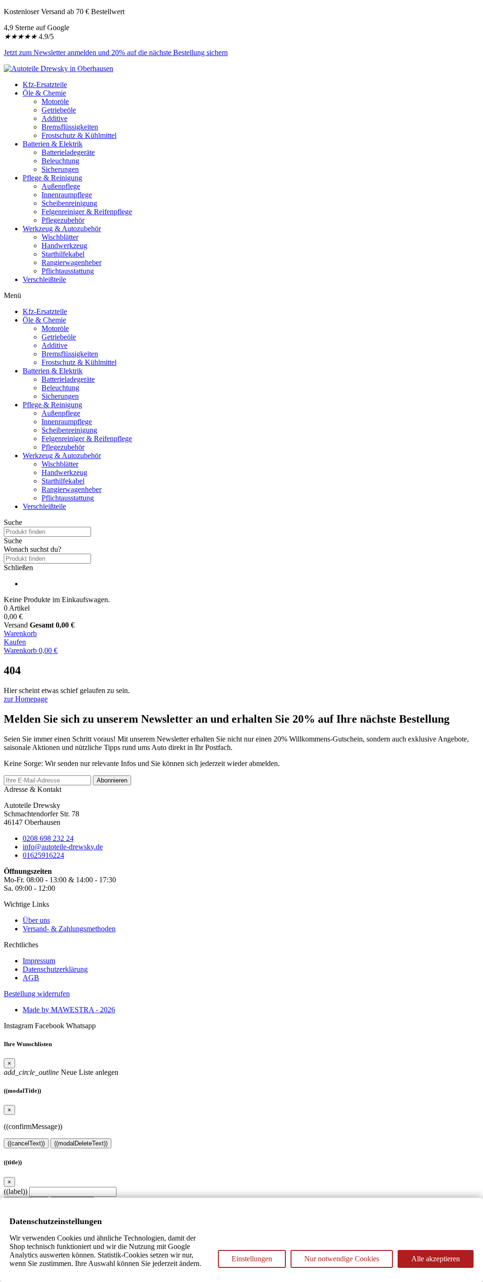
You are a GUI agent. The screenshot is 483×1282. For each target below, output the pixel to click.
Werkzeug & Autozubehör (62, 229)
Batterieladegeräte (68, 152)
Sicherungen (60, 169)
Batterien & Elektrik (53, 144)
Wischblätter (60, 237)
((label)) (15, 1191)
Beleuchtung (60, 161)
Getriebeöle (59, 110)
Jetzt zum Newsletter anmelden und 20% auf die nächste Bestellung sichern (116, 52)
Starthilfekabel (63, 254)
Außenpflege (61, 186)
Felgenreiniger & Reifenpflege (87, 212)
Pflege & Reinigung (52, 178)
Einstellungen (252, 1259)
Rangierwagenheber (71, 262)
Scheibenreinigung (69, 203)
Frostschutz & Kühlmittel (79, 135)
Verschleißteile (44, 279)
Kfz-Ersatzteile (45, 85)
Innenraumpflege (67, 195)
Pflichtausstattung (68, 271)
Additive (54, 118)
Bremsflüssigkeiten (70, 127)
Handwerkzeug (64, 246)
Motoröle (55, 101)
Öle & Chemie (44, 93)
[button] (241, 541)
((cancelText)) (26, 1143)
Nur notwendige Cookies (341, 1259)
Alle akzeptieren (435, 1259)
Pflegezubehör (63, 220)
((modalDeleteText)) (81, 1143)
